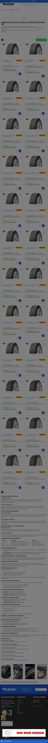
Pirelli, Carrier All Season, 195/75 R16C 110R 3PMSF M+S (8, 136)
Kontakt (19, 708)
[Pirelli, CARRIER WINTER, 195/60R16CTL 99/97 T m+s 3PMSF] (12, 385)
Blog (18, 710)
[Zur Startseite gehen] (8, 4)
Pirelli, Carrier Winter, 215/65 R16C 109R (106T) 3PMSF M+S (8, 472)
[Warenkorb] (45, 4)
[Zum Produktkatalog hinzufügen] (20, 45)
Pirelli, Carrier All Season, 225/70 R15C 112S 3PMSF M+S (8, 323)
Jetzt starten (33, 1)
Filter (25, 18)
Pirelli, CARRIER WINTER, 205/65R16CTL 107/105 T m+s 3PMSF (8, 435)
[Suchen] (34, 4)
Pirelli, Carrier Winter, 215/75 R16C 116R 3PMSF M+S (31, 472)
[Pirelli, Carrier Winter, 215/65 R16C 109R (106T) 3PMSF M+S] (12, 460)
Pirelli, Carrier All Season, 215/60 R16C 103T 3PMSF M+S (32, 211)
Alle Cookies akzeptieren (38, 732)
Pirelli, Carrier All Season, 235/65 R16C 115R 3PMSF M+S (8, 360)
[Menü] (37, 4)
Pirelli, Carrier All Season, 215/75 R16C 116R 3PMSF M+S (8, 285)
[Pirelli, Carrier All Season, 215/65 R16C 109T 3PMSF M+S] (12, 236)
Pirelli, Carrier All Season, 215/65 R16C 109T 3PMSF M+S (8, 248)
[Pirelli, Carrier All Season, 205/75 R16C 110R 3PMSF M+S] (36, 161)
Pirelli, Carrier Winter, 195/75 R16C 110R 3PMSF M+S (31, 398)
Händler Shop (20, 712)
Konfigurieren (27, 732)
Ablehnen (20, 732)
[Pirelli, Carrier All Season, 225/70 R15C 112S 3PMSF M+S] (12, 310)
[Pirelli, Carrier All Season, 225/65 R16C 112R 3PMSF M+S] (36, 273)
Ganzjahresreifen (5, 544)
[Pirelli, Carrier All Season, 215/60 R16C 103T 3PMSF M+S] (36, 198)
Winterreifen (4, 542)
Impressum (19, 700)
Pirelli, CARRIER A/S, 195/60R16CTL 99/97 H (7, 61)
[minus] (5, 74)
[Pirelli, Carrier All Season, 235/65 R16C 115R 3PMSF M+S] (12, 348)
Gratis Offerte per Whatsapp (41, 39)
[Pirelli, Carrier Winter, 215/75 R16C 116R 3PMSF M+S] (36, 460)
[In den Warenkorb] (20, 74)
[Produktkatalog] (40, 4)
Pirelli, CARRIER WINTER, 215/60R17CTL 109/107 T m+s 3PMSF (32, 435)
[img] (19, 60)
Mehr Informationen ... (8, 735)
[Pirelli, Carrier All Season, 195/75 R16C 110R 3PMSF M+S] (12, 123)
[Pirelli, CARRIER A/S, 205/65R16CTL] (36, 48)
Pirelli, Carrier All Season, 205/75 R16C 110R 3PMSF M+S (32, 173)
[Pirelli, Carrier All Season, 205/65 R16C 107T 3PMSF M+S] (12, 161)
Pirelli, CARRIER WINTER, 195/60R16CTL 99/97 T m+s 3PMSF (7, 398)
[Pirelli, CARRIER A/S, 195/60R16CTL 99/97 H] (12, 48)
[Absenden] (45, 689)
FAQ (18, 706)
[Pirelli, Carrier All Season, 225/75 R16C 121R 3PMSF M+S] (36, 310)
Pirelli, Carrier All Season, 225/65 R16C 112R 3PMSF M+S (32, 285)
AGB (18, 704)
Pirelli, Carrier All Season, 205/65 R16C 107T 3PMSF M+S (8, 173)
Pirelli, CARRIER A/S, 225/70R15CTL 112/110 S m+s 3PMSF (32, 98)
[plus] (17, 74)
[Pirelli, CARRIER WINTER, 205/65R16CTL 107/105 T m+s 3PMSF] (12, 422)
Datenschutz (20, 702)
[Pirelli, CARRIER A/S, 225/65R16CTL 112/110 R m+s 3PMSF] (12, 86)
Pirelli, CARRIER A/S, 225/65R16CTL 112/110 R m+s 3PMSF (8, 98)
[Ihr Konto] (43, 4)
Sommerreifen (4, 541)
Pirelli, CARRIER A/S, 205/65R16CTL (30, 61)
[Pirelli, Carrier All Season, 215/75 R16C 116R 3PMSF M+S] (12, 273)
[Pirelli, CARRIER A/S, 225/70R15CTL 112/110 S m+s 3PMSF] (36, 86)
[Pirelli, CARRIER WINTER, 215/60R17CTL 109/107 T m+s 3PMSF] (36, 422)
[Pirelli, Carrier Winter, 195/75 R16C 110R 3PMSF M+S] (36, 385)
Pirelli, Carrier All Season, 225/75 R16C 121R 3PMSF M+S (32, 323)
